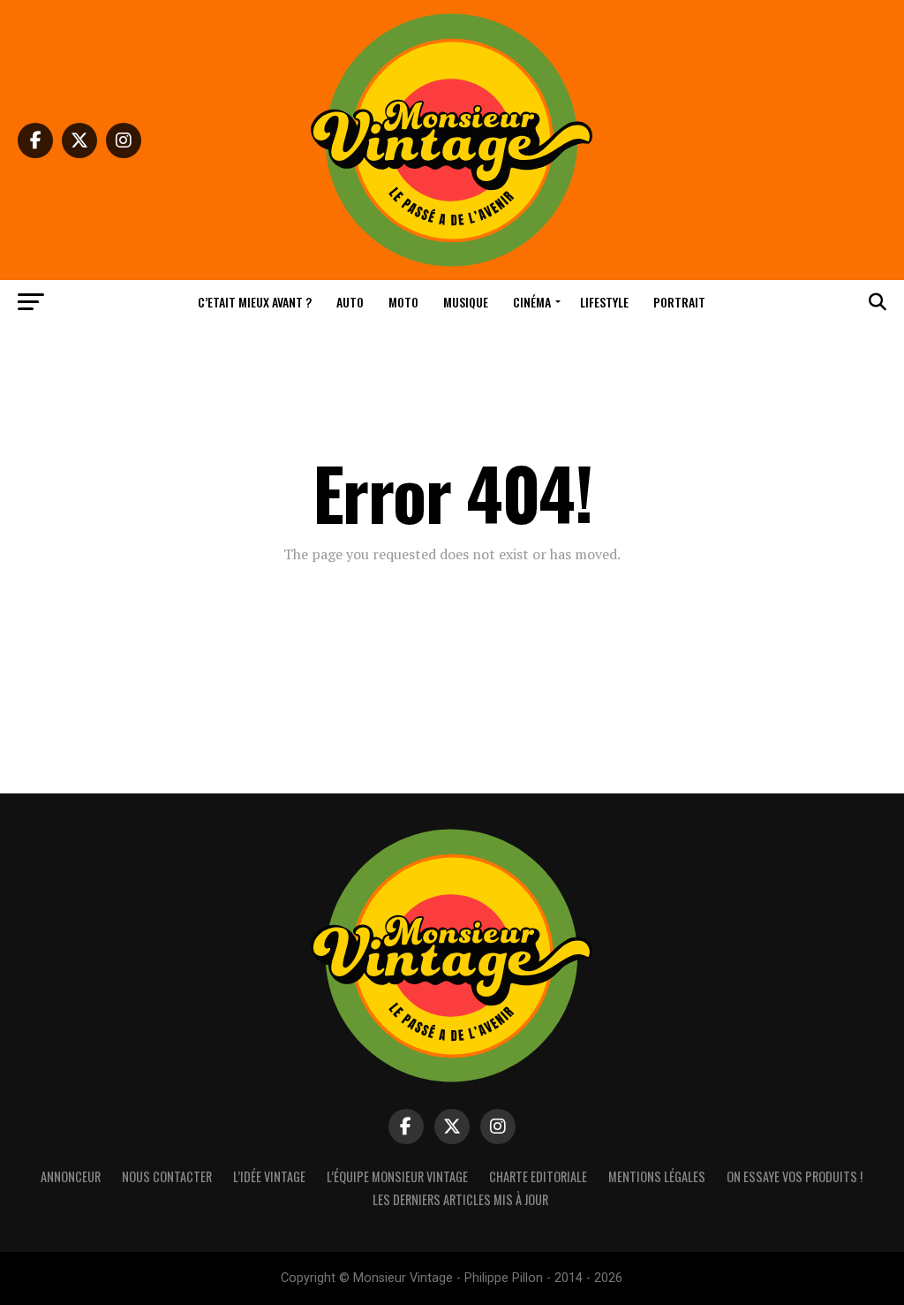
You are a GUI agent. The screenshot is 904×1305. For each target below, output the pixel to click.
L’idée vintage (269, 1176)
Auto (350, 301)
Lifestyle (604, 301)
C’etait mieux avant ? (255, 301)
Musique (465, 301)
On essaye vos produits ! (795, 1176)
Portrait (679, 301)
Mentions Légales (656, 1176)
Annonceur (71, 1176)
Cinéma (532, 301)
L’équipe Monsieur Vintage (397, 1176)
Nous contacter (167, 1176)
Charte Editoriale (538, 1176)
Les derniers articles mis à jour (460, 1199)
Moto (403, 301)
